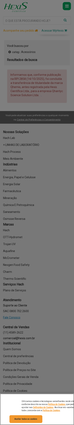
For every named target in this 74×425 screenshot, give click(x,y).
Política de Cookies (56, 404)
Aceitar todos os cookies (25, 419)
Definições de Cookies (43, 407)
